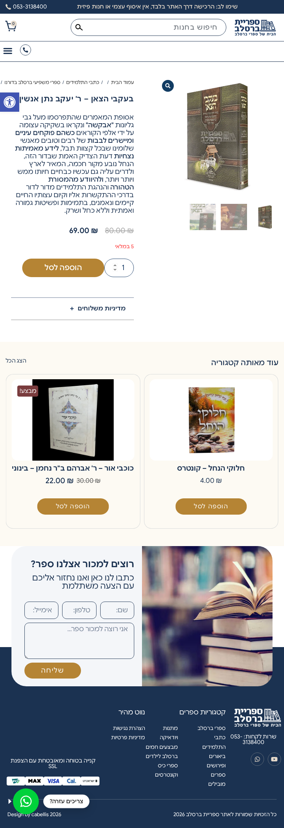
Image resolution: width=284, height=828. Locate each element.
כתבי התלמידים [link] (82, 82)
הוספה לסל (63, 267)
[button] (168, 86)
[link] (9, 102)
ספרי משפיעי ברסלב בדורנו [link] (32, 82)
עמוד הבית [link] (122, 82)
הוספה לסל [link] (211, 506)
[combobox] (148, 27)
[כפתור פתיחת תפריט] (8, 50)
